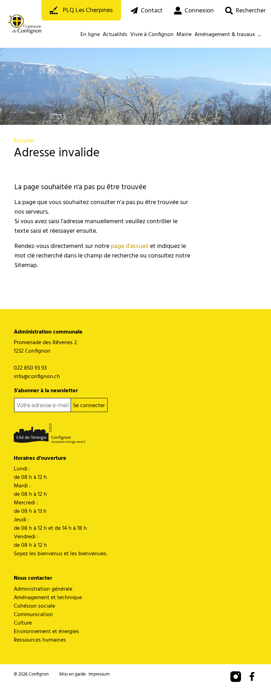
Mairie (184, 34)
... (259, 34)
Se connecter (89, 405)
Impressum (99, 674)
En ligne (90, 34)
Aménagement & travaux (224, 34)
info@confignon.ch (37, 376)
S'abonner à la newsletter (46, 391)
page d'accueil (130, 246)
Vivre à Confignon (152, 34)
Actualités (115, 34)
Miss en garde (72, 674)
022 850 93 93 (30, 368)
